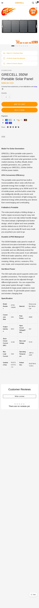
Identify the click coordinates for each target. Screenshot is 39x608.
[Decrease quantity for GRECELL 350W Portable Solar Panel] (3, 97)
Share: (3, 127)
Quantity (4, 93)
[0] (36, 3)
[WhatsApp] (16, 127)
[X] (10, 127)
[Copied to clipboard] (18, 127)
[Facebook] (8, 127)
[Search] (33, 3)
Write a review (19, 396)
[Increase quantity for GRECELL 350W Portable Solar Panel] (9, 97)
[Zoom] (36, 8)
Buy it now (20, 110)
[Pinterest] (13, 127)
